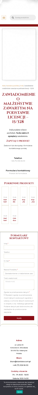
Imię (5, 244)
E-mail (6, 261)
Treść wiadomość (10, 278)
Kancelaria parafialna (13, 86)
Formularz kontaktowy (18, 170)
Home (3, 86)
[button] (4, 17)
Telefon (18, 158)
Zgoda (19, 392)
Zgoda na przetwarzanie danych (16, 292)
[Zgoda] (35, 387)
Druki (21, 86)
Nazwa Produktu (10, 270)
